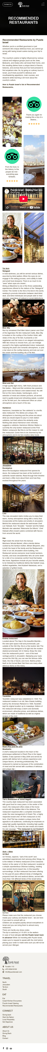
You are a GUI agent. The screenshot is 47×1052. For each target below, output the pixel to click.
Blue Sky (6, 328)
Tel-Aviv (5, 987)
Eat (4, 998)
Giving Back (7, 1033)
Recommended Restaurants (13, 1006)
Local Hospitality (9, 1019)
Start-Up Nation (8, 1017)
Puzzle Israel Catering (11, 1003)
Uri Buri (6, 854)
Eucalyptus (7, 468)
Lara (4, 513)
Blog (4, 1036)
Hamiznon (7, 408)
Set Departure (8, 1022)
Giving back (7, 1015)
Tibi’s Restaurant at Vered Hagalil (17, 799)
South (5, 989)
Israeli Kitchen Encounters (12, 1001)
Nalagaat (6, 271)
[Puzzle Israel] (23, 4)
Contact (5, 1038)
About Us (6, 1031)
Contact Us (7, 4)
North (5, 982)
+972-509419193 (11, 969)
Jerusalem (6, 985)
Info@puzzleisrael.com (13, 972)
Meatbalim (7, 749)
